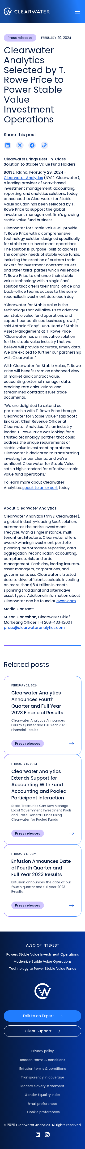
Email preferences (43, 1103)
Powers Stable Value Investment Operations (42, 954)
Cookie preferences (43, 1112)
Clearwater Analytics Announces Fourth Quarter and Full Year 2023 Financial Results (37, 702)
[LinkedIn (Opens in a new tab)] (7, 145)
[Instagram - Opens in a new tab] (47, 1134)
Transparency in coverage (42, 1077)
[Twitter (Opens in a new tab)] (20, 145)
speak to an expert (40, 487)
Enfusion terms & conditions (42, 1068)
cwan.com (66, 601)
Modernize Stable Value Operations (43, 961)
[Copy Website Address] (44, 145)
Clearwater (27, 11)
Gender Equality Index (42, 1094)
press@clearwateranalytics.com (34, 627)
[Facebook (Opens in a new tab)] (32, 145)
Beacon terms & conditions (42, 1059)
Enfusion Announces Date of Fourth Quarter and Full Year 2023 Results (41, 868)
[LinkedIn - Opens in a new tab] (38, 1134)
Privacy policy (42, 1051)
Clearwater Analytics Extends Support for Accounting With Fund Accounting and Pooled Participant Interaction (39, 784)
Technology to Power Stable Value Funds (42, 968)
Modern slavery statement (42, 1086)
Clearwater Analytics (23, 177)
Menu (77, 11)
